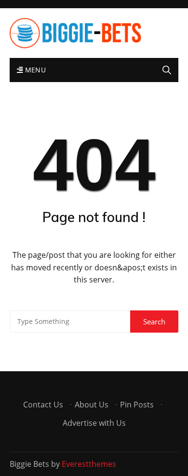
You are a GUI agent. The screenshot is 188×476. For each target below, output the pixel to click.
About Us (91, 404)
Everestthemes (89, 464)
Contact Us (43, 404)
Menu (34, 69)
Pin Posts (137, 404)
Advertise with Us (94, 423)
